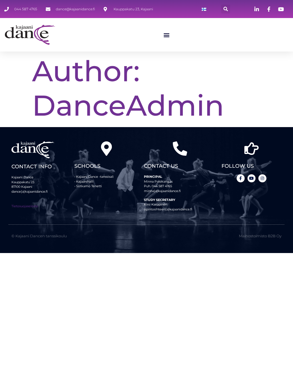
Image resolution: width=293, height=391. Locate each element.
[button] (225, 9)
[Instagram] (262, 178)
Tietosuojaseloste (24, 206)
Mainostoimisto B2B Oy (260, 236)
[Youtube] (252, 178)
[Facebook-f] (241, 178)
